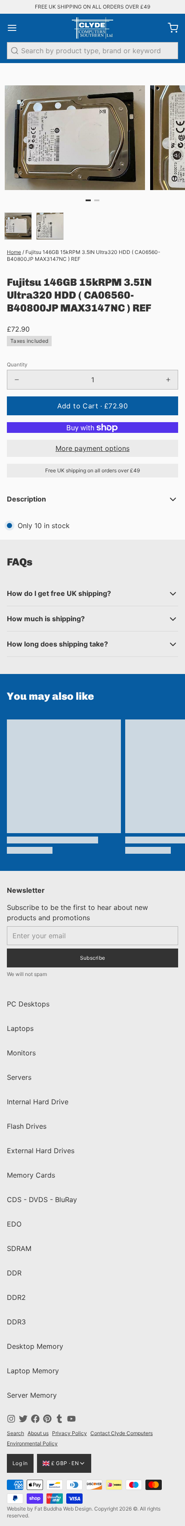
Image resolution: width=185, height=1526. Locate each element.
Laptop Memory (33, 1370)
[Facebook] (35, 1418)
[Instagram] (11, 1418)
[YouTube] (71, 1418)
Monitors (21, 1053)
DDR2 (16, 1297)
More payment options (93, 448)
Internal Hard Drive (37, 1101)
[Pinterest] (47, 1418)
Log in (20, 1463)
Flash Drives (26, 1126)
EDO (14, 1224)
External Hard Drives (40, 1150)
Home (14, 252)
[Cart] (169, 27)
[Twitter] (23, 1418)
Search (15, 1433)
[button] (92, 405)
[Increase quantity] (168, 379)
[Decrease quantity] (16, 379)
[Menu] (15, 27)
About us (38, 1433)
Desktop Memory (35, 1346)
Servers (19, 1077)
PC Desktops (28, 1004)
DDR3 (16, 1321)
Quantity (17, 364)
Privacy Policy (69, 1433)
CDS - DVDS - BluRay (42, 1199)
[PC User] (92, 28)
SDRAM (19, 1248)
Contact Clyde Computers (121, 1433)
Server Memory (32, 1395)
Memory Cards (31, 1175)
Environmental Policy (32, 1443)
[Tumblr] (59, 1418)
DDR (14, 1273)
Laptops (20, 1028)
